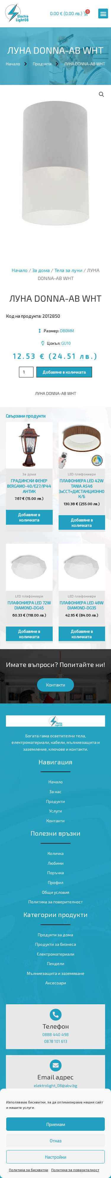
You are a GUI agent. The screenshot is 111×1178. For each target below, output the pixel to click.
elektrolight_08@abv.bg (55, 1085)
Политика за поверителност (75, 1170)
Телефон (55, 1026)
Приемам (55, 1124)
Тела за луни (68, 270)
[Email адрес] (56, 1065)
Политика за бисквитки (28, 1170)
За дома (41, 270)
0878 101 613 (55, 1041)
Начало (20, 270)
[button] (103, 13)
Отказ (56, 1140)
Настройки (55, 1157)
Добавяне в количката (64, 371)
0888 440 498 (55, 1034)
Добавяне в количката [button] (29, 517)
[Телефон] (56, 1015)
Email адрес (55, 1077)
